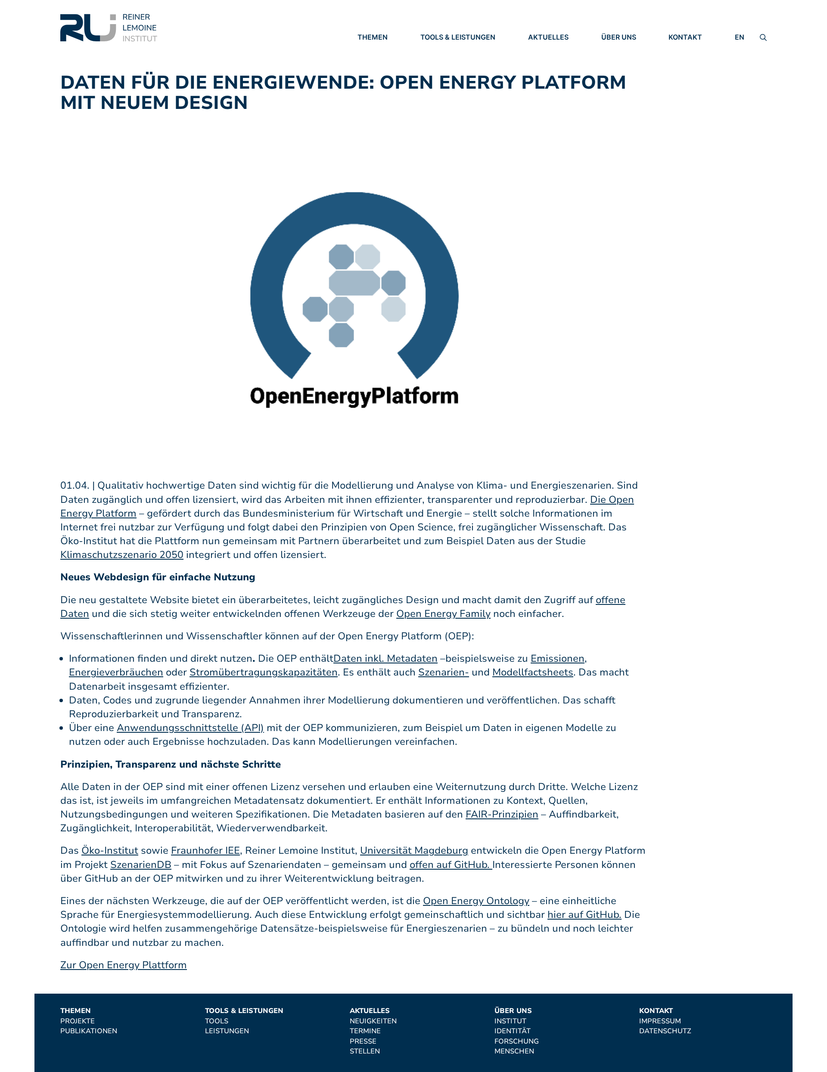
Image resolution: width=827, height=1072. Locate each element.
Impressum (689, 49)
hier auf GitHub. (584, 914)
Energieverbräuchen (116, 672)
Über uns (618, 37)
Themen (373, 37)
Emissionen (557, 658)
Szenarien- (443, 672)
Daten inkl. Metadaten (385, 658)
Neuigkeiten (551, 49)
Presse (541, 73)
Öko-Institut (109, 850)
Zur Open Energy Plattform (123, 965)
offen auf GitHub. (451, 864)
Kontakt (685, 37)
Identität (619, 61)
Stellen (543, 85)
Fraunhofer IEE (205, 850)
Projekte (375, 49)
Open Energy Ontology (476, 901)
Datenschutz (694, 61)
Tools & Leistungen (457, 37)
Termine (543, 61)
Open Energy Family (443, 613)
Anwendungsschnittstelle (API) (190, 727)
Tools (432, 49)
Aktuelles (548, 37)
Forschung (623, 73)
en (739, 37)
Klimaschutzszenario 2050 (121, 554)
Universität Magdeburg (414, 850)
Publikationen (386, 61)
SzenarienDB (140, 864)
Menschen (621, 85)
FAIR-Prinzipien (502, 814)
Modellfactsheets (532, 672)
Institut (617, 49)
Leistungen (442, 61)
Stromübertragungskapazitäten (264, 672)
